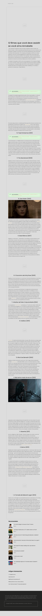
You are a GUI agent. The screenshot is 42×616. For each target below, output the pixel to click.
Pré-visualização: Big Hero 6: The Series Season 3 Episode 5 (25, 561)
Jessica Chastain (18, 467)
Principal (9, 3)
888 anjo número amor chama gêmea (16, 581)
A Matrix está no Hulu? (18, 556)
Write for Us (30, 603)
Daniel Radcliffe (18, 305)
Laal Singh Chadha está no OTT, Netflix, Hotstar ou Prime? (25, 529)
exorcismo (14, 298)
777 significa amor (12, 574)
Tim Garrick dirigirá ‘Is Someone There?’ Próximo (23, 524)
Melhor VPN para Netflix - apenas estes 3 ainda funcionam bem (24, 92)
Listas (12, 3)
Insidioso (10, 340)
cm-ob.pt (25, 603)
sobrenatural (27, 124)
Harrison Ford (14, 361)
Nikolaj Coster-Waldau (27, 467)
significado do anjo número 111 (14, 579)
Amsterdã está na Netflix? (19, 551)
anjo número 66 (12, 576)
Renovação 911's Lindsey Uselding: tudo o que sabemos (24, 545)
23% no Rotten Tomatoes (23, 316)
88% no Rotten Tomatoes (19, 509)
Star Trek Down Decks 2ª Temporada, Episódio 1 (17, 584)
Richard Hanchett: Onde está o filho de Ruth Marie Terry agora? (26, 540)
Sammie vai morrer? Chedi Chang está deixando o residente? (26, 535)
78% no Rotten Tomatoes (27, 444)
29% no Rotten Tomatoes (31, 99)
